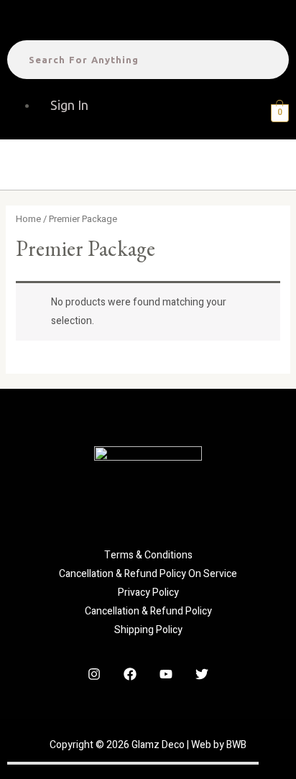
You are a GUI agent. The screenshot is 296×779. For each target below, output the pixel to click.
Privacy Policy (148, 592)
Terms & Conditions (148, 555)
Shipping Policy (148, 629)
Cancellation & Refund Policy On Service (148, 573)
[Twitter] (201, 674)
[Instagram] (94, 674)
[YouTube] (165, 674)
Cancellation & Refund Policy (148, 611)
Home (28, 219)
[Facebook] (130, 674)
